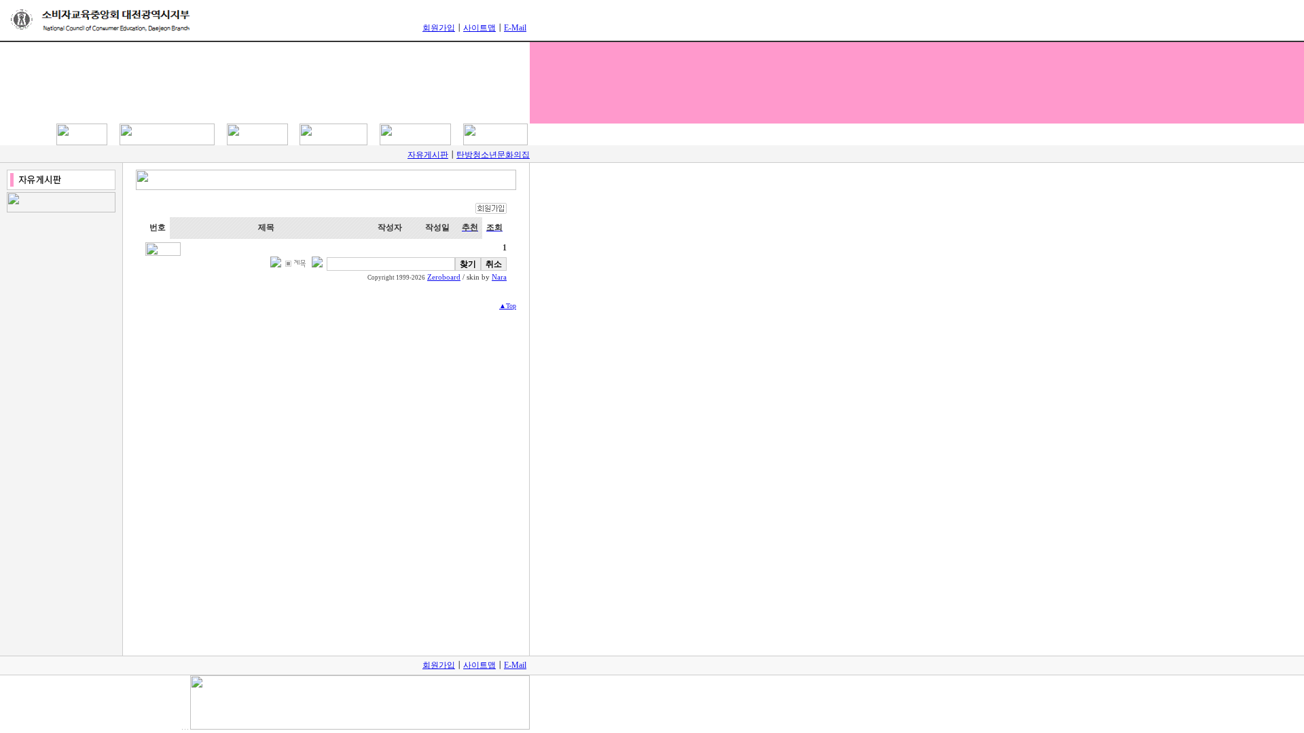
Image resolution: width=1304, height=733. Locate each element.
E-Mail (515, 28)
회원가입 (438, 28)
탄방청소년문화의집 (493, 154)
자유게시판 (428, 154)
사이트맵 (479, 28)
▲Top (507, 305)
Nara (499, 277)
